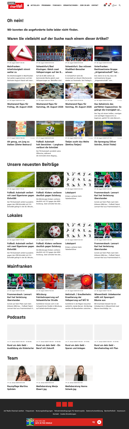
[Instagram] (64, 404)
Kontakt (95, 5)
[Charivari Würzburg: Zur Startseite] (15, 5)
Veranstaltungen (70, 5)
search (120, 5)
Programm (46, 5)
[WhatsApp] (70, 404)
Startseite (28, 5)
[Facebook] (58, 404)
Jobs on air (84, 5)
